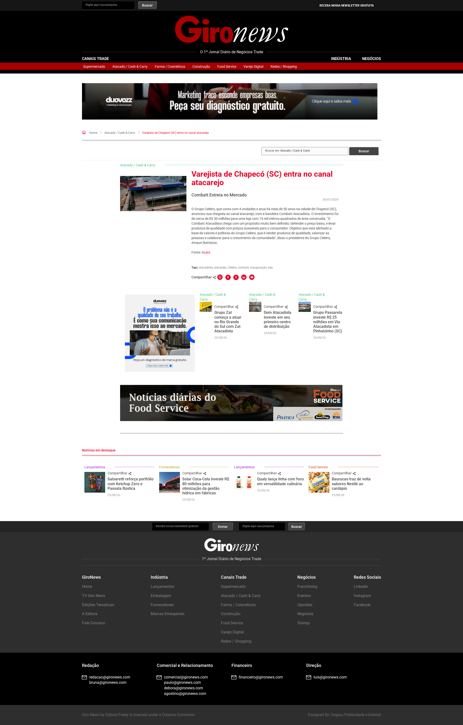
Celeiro (232, 267)
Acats (206, 252)
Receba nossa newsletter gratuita (347, 5)
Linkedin (361, 586)
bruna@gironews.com (107, 682)
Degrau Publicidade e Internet (356, 714)
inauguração (258, 267)
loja (270, 267)
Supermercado (94, 66)
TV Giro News (93, 595)
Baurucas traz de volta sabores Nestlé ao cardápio (351, 483)
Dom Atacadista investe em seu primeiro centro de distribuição (277, 319)
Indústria (341, 58)
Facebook (362, 605)
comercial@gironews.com (186, 677)
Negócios (371, 58)
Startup (303, 623)
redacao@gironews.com (109, 677)
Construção (201, 66)
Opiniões (304, 605)
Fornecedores (169, 467)
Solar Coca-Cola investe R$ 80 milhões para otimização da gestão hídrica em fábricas (205, 486)
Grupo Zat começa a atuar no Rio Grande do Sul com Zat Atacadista (227, 321)
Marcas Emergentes (167, 613)
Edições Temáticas (98, 605)
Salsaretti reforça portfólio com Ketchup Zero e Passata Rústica (131, 483)
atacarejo (220, 267)
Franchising (307, 586)
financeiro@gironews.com (261, 677)
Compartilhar (224, 307)
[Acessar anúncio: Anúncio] (229, 101)
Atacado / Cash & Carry (130, 66)
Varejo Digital (253, 66)
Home (93, 132)
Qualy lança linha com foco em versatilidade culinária (280, 481)
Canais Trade (95, 58)
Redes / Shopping (284, 66)
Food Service (226, 66)
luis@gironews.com (330, 677)
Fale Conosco (93, 623)
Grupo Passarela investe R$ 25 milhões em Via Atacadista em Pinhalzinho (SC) (327, 321)
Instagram (362, 595)
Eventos (304, 595)
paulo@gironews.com (182, 682)
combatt (243, 267)
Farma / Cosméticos (170, 66)
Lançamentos (94, 467)
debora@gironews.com (183, 688)
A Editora (89, 613)
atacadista (206, 267)
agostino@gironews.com (185, 693)
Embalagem (161, 595)
